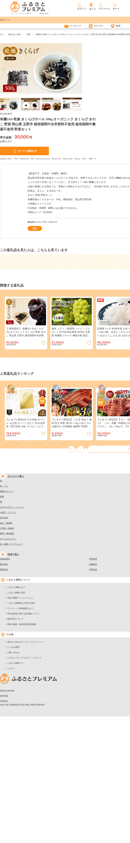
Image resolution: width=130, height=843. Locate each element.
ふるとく (11, 668)
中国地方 (93, 569)
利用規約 (4, 701)
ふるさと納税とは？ (16, 587)
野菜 (28, 34)
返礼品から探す (14, 34)
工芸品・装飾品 (7, 528)
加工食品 (4, 517)
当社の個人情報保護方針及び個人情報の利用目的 (22, 705)
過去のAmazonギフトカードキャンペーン (25, 642)
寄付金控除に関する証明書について (23, 613)
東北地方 (4, 564)
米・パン (4, 486)
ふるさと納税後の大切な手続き (21, 603)
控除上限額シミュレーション (20, 598)
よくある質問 (13, 647)
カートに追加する (27, 151)
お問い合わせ (13, 652)
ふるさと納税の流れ (16, 592)
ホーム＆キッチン (8, 539)
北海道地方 (5, 559)
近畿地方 (93, 564)
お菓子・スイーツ (8, 512)
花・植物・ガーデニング (11, 544)
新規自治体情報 (7, 691)
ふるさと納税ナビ (15, 663)
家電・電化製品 (7, 533)
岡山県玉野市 (6, 114)
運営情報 (4, 696)
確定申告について (15, 619)
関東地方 (4, 569)
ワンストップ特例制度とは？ (20, 608)
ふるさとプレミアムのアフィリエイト (24, 658)
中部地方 (93, 559)
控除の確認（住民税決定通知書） (22, 624)
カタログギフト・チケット (12, 507)
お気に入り (6, 141)
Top (1, 34)
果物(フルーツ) (7, 491)
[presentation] (4, 68)
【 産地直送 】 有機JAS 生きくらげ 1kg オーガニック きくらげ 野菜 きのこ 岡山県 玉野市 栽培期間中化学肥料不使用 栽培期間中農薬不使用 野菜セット (26, 335)
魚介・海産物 (6, 523)
